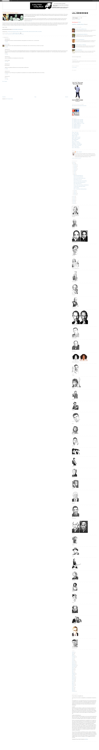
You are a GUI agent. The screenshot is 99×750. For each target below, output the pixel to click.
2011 (74, 196)
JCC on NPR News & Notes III (76, 125)
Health (73, 669)
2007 (74, 201)
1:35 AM (6, 73)
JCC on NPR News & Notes (76, 127)
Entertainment (74, 665)
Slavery (73, 687)
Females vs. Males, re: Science (76, 137)
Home (35, 96)
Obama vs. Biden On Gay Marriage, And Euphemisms (81, 184)
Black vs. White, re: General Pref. (76, 145)
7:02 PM (6, 41)
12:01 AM (6, 61)
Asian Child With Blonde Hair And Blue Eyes (81, 34)
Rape (72, 682)
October (75, 167)
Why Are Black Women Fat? (78, 183)
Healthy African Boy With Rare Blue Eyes (79, 182)
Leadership (73, 674)
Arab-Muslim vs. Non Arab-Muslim (77, 144)
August (75, 170)
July (74, 171)
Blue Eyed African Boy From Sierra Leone (79, 178)
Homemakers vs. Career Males (76, 142)
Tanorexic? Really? (76, 187)
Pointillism (73, 678)
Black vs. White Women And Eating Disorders (80, 188)
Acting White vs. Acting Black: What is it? (78, 24)
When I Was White (25, 31)
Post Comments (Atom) (9, 98)
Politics (73, 679)
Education (73, 662)
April (75, 190)
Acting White (40, 31)
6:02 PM (6, 46)
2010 (74, 197)
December (75, 164)
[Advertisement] (10, 89)
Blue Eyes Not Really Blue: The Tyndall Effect (80, 180)
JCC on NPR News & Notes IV (76, 124)
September (75, 168)
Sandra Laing (21, 31)
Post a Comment (4, 81)
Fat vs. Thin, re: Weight (75, 133)
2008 (74, 200)
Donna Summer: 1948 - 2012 (78, 179)
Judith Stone (30, 31)
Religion (73, 684)
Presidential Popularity (75, 139)
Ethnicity (73, 667)
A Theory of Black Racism (78, 49)
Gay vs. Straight (74, 140)
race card (73, 680)
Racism (73, 681)
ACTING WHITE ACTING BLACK (17, 29)
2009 (74, 199)
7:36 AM (6, 54)
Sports (73, 688)
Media (73, 675)
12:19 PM (6, 79)
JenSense (86, 739)
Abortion (73, 652)
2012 (74, 163)
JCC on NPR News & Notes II (76, 126)
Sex (72, 686)
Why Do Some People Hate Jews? (78, 175)
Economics (73, 661)
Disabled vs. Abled (74, 135)
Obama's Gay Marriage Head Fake (78, 176)
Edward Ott (6, 44)
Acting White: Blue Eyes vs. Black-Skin (80, 44)
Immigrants (73, 673)
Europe (73, 668)
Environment (74, 666)
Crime (73, 660)
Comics (73, 658)
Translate (78, 19)
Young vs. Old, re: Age (75, 132)
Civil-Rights (74, 656)
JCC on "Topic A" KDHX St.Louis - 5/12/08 (78, 123)
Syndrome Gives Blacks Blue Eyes (79, 39)
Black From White (35, 31)
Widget (76, 67)
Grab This (74, 67)
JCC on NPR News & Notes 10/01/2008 (77, 120)
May (74, 174)
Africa (73, 653)
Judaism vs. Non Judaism (75, 141)
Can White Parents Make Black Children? (10, 12)
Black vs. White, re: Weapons (76, 138)
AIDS (73, 654)
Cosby (73, 659)
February (75, 193)
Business (73, 655)
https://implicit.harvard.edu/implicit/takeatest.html (79, 105)
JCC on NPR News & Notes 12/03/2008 (77, 119)
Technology (73, 691)
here (31, 20)
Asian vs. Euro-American (75, 146)
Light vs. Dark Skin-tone (75, 134)
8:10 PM (6, 68)
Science (73, 685)
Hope (73, 671)
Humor (73, 672)
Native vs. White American (76, 147)
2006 (74, 203)
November (75, 166)
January (75, 194)
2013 (74, 162)
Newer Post (4, 96)
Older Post (66, 96)
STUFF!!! (79, 22)
